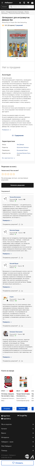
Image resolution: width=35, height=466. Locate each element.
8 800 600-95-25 (6, 457)
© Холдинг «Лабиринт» (8, 455)
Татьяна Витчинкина (15, 197)
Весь (2, 400)
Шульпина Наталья (23, 147)
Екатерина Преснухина (16, 332)
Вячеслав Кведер (14, 230)
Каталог (4, 7)
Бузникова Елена (22, 150)
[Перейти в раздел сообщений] (20, 3)
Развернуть (6, 220)
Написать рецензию (17, 185)
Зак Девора (20, 144)
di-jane (12, 297)
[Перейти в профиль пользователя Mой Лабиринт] (24, 3)
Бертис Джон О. (21, 398)
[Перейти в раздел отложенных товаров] (28, 3)
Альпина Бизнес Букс (23, 153)
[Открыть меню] (2, 2)
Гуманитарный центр (22, 400)
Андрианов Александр (8, 398)
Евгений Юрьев (14, 263)
